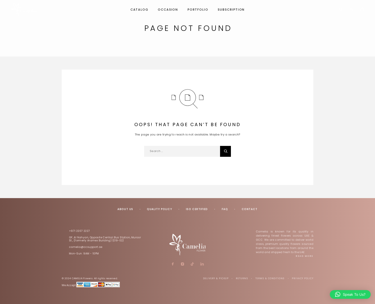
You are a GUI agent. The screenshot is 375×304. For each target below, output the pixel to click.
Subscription (231, 10)
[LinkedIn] (202, 264)
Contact (250, 209)
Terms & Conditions (270, 278)
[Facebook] (173, 264)
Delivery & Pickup (216, 278)
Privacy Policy (302, 278)
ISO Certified (197, 209)
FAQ (225, 209)
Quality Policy (159, 209)
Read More (304, 256)
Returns (242, 278)
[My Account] (351, 9)
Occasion (168, 10)
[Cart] (362, 10)
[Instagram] (183, 264)
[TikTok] (192, 264)
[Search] (341, 9)
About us (125, 209)
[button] (350, 294)
